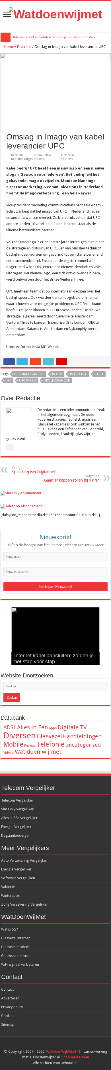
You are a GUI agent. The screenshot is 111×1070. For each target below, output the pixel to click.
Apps (53, 728)
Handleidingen (82, 736)
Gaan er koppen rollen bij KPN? (71, 478)
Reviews (30, 745)
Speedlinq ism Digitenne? (34, 470)
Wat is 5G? (9, 929)
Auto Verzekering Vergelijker (24, 860)
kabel (99, 374)
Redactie (17, 155)
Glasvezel (49, 736)
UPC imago (27, 380)
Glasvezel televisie (15, 956)
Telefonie (50, 744)
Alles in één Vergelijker (19, 818)
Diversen (24, 47)
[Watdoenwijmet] (55, 13)
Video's (8, 753)
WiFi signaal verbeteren (20, 964)
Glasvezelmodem (15, 947)
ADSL (9, 727)
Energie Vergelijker (16, 827)
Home (8, 47)
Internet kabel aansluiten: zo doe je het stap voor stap (54, 37)
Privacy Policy (12, 1007)
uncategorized (83, 744)
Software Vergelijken (18, 878)
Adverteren (10, 998)
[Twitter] (61, 1044)
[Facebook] (56, 1044)
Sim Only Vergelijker (17, 809)
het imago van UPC (29, 374)
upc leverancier (57, 380)
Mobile (13, 744)
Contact (7, 989)
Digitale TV (72, 727)
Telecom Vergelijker (17, 800)
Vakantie (8, 887)
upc (8, 380)
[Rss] (50, 1044)
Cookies (7, 1016)
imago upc (78, 374)
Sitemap (8, 1024)
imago (57, 374)
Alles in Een (32, 727)
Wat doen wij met (38, 751)
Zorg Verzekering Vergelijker (24, 904)
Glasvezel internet (15, 938)
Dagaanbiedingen (15, 835)
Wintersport (10, 895)
